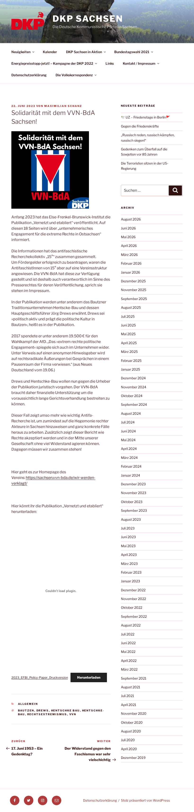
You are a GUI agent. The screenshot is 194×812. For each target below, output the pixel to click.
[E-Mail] (56, 800)
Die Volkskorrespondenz (74, 75)
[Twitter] (28, 800)
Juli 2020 (128, 740)
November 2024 (133, 387)
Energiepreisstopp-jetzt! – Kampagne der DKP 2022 (52, 63)
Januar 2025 (130, 369)
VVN (72, 714)
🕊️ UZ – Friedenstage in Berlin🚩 (145, 117)
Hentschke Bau (65, 710)
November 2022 (133, 599)
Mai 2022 (128, 652)
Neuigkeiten (21, 52)
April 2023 (129, 555)
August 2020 (131, 731)
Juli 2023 (128, 528)
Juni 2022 (128, 643)
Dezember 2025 (133, 281)
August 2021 (130, 687)
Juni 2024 (128, 431)
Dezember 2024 (133, 378)
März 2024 (129, 458)
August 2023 (131, 519)
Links (110, 63)
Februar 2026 (131, 263)
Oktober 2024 (131, 396)
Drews (42, 710)
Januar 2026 (130, 272)
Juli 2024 (128, 422)
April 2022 (129, 661)
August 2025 (131, 307)
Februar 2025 (131, 361)
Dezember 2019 (133, 758)
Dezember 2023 (133, 484)
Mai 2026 (128, 237)
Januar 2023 (130, 581)
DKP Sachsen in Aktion (84, 52)
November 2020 (133, 713)
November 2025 (133, 290)
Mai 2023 (128, 546)
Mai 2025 (128, 334)
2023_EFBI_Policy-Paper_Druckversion (39, 677)
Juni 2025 (128, 325)
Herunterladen (88, 677)
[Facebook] (14, 800)
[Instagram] (42, 800)
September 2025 (134, 299)
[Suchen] (175, 190)
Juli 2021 (127, 696)
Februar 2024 (131, 466)
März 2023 (129, 564)
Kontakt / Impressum (139, 63)
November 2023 (133, 493)
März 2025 (129, 352)
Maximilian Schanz (63, 106)
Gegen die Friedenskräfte (140, 126)
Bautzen (26, 710)
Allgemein (28, 704)
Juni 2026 (128, 228)
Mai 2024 (128, 440)
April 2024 (129, 449)
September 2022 (134, 616)
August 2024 (131, 413)
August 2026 (131, 219)
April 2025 (129, 343)
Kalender (50, 52)
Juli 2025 (128, 316)
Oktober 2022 (131, 607)
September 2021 (133, 678)
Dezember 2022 (133, 590)
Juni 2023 (128, 537)
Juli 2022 (127, 634)
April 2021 (128, 705)
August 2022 (131, 625)
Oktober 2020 (132, 722)
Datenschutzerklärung (29, 75)
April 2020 (129, 749)
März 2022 (129, 669)
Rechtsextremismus (47, 714)
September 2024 (134, 404)
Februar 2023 (131, 572)
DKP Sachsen (88, 18)
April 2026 (129, 246)
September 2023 (134, 510)
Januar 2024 (130, 475)
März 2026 (129, 255)
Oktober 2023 (131, 502)
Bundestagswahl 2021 (131, 52)
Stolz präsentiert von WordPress (145, 800)
